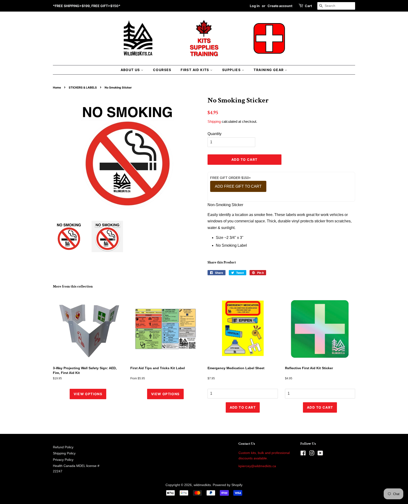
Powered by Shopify (227, 485)
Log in (255, 6)
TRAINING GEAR (269, 70)
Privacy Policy (63, 460)
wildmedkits (202, 485)
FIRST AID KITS (195, 70)
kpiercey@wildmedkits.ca (257, 466)
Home (57, 87)
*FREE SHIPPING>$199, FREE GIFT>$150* (86, 6)
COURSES (162, 70)
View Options (88, 394)
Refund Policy (63, 447)
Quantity (214, 134)
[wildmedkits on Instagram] (311, 454)
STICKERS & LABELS (83, 87)
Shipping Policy (64, 453)
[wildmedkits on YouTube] (320, 454)
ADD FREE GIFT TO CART (238, 186)
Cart (308, 6)
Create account (280, 6)
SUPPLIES (232, 70)
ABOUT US (131, 70)
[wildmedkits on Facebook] (303, 454)
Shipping (214, 121)
